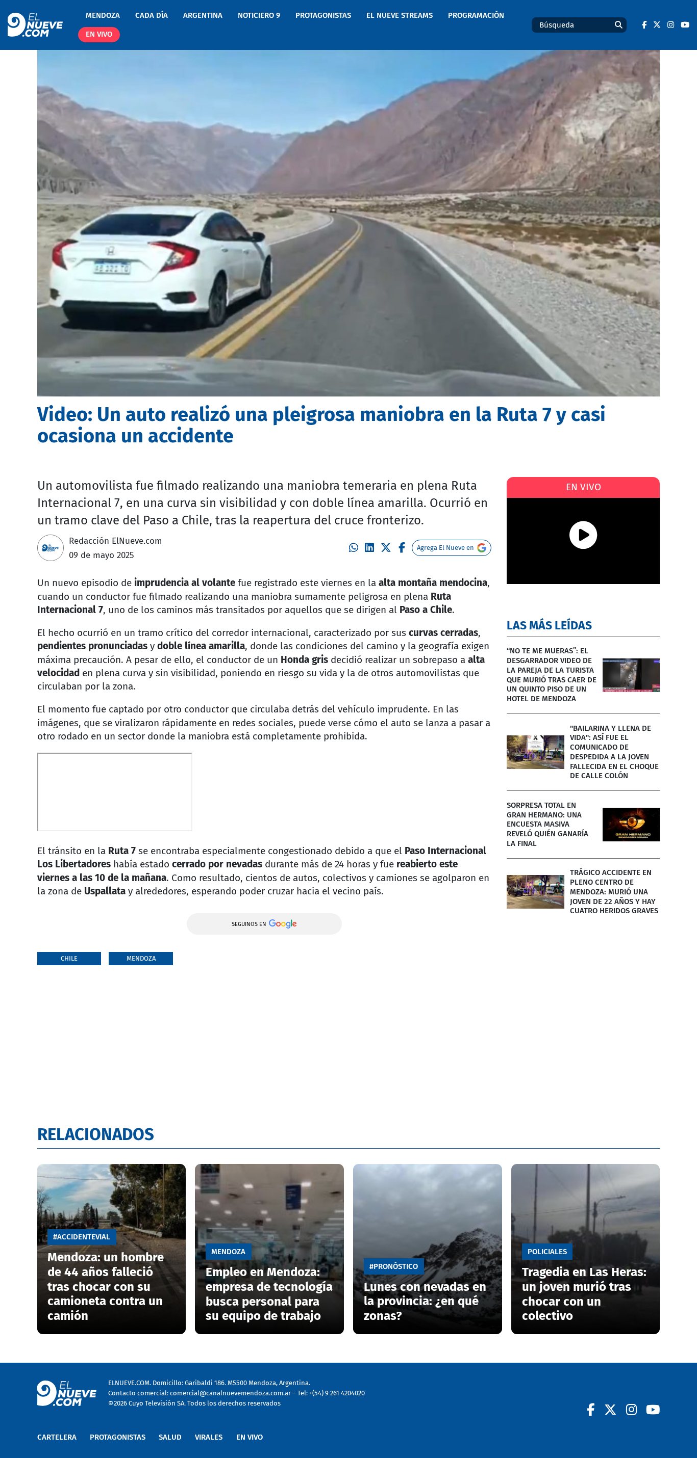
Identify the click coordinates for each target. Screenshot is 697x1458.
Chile (69, 958)
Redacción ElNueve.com (115, 541)
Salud (170, 1437)
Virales (208, 1437)
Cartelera (57, 1437)
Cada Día (151, 15)
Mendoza (103, 15)
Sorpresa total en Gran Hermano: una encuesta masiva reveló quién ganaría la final (547, 824)
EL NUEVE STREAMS (399, 15)
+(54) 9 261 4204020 (337, 1393)
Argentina (202, 15)
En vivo (99, 34)
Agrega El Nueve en (445, 547)
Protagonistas (323, 15)
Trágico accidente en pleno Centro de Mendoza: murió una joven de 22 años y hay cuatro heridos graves (614, 891)
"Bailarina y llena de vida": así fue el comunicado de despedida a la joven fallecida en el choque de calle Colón (614, 752)
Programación (476, 15)
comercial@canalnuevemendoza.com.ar (230, 1393)
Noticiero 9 (259, 15)
